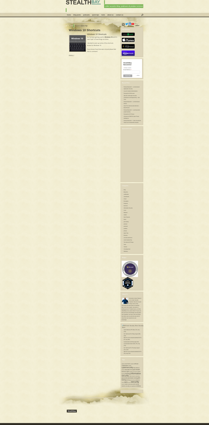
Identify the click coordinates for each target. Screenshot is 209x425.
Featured (126, 203)
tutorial (123, 386)
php (131, 380)
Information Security (128, 208)
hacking (127, 374)
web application (133, 386)
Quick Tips (95, 15)
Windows (126, 251)
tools (134, 384)
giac (128, 371)
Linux (125, 210)
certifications (125, 365)
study (126, 384)
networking (137, 376)
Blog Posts (77, 15)
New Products (127, 217)
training (137, 384)
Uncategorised (127, 249)
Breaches (126, 192)
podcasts (126, 226)
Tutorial (125, 246)
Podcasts (86, 15)
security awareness (128, 237)
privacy (125, 230)
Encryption (126, 201)
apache (123, 363)
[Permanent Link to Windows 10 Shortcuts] (77, 43)
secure (129, 382)
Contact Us (119, 15)
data (134, 367)
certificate (135, 363)
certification (126, 194)
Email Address (127, 69)
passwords (125, 378)
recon (123, 382)
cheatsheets (126, 196)
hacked (123, 373)
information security (131, 374)
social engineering (128, 240)
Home (69, 15)
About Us (110, 15)
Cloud (125, 198)
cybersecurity (127, 367)
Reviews (126, 235)
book (129, 363)
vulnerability (127, 386)
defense (138, 367)
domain (123, 369)
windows (138, 386)
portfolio (125, 228)
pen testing (126, 221)
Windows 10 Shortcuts (84, 30)
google (130, 371)
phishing (128, 380)
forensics (126, 205)
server (123, 384)
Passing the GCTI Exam (129, 114)
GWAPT (139, 371)
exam (138, 369)
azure (126, 363)
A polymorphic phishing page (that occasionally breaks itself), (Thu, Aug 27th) (132, 343)
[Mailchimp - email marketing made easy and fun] (138, 75)
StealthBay (124, 310)
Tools (103, 15)
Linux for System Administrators (131, 91)
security (135, 381)
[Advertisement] (134, 156)
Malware (126, 212)
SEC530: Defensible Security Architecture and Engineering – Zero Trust (132, 97)
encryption (133, 369)
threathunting (130, 384)
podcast (125, 224)
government (134, 371)
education (127, 369)
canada (131, 363)
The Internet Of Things (128, 242)
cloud (130, 365)
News (125, 219)
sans (126, 382)
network (133, 376)
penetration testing (132, 378)
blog (125, 189)
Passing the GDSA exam (129, 93)
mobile (125, 214)
